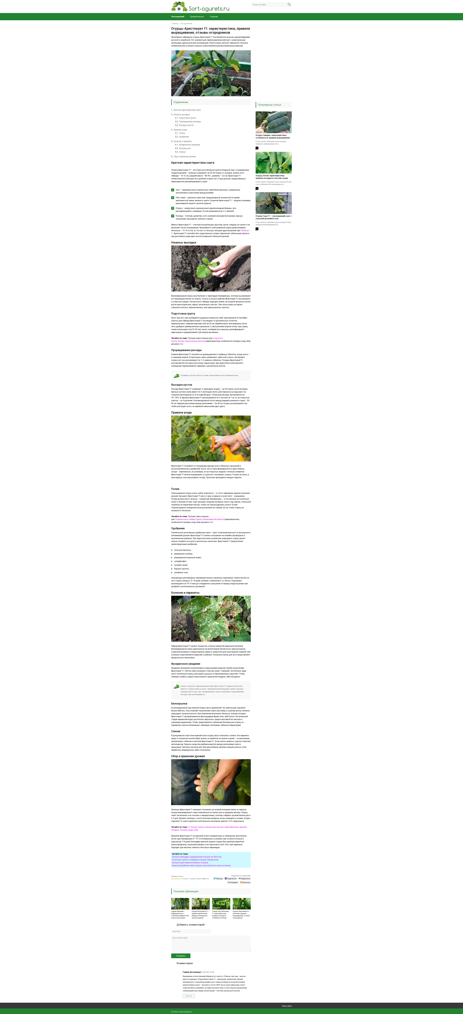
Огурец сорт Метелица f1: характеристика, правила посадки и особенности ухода (220, 914)
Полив (180, 133)
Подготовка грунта (185, 118)
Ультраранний (177, 16)
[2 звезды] (174, 879)
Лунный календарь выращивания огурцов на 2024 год (196, 857)
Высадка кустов (184, 125)
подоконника (191, 341)
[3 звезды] (176, 879)
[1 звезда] (172, 879)
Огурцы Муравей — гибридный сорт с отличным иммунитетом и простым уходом (180, 914)
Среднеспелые (197, 16)
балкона (201, 341)
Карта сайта (287, 1006)
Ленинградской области (213, 519)
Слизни (180, 152)
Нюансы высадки (180, 114)
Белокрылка (183, 148)
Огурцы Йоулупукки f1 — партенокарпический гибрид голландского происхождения (200, 914)
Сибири (192, 519)
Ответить (189, 996)
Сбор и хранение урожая (183, 156)
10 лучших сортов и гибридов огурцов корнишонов (195, 860)
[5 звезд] (180, 879)
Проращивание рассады (188, 121)
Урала (198, 519)
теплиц (181, 341)
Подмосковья (181, 519)
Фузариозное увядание (187, 144)
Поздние (214, 16)
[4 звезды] (178, 879)
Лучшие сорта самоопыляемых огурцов (190, 862)
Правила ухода (179, 130)
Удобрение (182, 137)
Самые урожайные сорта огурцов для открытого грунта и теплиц (201, 865)
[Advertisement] (274, 63)
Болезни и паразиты (181, 141)
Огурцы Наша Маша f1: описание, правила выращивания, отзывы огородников (241, 914)
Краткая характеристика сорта (186, 110)
